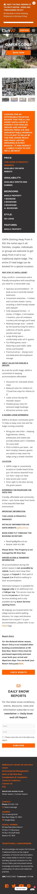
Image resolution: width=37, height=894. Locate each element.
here (21, 663)
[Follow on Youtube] (22, 886)
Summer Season (21, 794)
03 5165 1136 (13, 804)
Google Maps (9, 820)
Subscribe (18, 745)
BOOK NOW (18, 53)
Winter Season (7, 794)
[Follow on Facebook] (7, 886)
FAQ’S (4, 626)
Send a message (10, 807)
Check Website (18, 672)
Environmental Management (15, 771)
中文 (4, 786)
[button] (33, 87)
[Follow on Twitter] (14, 886)
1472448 (30, 876)
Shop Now (24, 30)
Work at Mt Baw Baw (12, 774)
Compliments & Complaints (14, 777)
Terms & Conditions (11, 780)
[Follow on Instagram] (28, 886)
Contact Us (7, 783)
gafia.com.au (22, 527)
